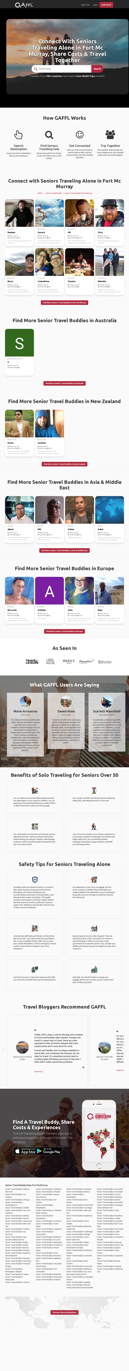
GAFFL (40, 193)
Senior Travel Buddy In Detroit (108, 1200)
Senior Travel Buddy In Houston (17, 1258)
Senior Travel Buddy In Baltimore (48, 1237)
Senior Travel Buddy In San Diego (18, 1261)
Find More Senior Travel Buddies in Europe (64, 568)
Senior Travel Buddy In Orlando (48, 1192)
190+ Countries (54, 76)
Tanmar (72, 281)
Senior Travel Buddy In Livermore (49, 1221)
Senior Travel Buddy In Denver (17, 1218)
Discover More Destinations (64, 1312)
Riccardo (12, 610)
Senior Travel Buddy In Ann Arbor (110, 1189)
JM (69, 232)
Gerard (41, 232)
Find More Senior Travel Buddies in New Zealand (64, 401)
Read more (38, 1072)
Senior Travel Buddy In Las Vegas (79, 1208)
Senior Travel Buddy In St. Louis (48, 1240)
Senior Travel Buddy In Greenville (79, 1266)
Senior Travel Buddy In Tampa (16, 1274)
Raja (100, 610)
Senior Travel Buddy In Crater (108, 1232)
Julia (70, 610)
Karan (11, 443)
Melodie (102, 281)
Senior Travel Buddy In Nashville (48, 1274)
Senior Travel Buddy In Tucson (109, 1194)
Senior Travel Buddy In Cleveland (110, 1192)
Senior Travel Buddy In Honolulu (48, 1256)
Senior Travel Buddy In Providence (49, 1245)
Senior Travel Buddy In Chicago (17, 1200)
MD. (39, 529)
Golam (71, 529)
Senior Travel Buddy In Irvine (47, 1253)
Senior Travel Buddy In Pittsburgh (49, 1242)
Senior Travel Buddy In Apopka (78, 1282)
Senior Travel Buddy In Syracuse (109, 1242)
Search (97, 68)
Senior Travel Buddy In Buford (78, 1192)
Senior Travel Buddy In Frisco (108, 1234)
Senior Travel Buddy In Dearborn (109, 1197)
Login (95, 5)
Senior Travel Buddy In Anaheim (48, 1280)
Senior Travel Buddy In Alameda (78, 1189)
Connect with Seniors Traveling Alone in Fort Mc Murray (64, 183)
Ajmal (10, 529)
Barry (10, 281)
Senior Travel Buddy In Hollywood (49, 1277)
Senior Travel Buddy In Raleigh (78, 1234)
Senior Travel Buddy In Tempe (108, 1218)
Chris (100, 232)
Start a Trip (85, 5)
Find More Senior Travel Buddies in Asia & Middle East (64, 484)
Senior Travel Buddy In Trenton (17, 1229)
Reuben (11, 232)
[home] (24, 5)
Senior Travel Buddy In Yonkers (17, 1282)
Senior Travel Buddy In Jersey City (18, 1221)
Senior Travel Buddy (54, 193)
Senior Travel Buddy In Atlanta (17, 1216)
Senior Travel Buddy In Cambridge (79, 1232)
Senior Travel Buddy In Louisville (109, 1221)
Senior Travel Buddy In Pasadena (109, 1216)
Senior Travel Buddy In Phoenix (17, 1250)
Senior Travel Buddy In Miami (77, 1242)
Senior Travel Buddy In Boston (17, 1248)
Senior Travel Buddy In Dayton (109, 1248)
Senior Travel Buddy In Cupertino (49, 1229)
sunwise (42, 443)
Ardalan (42, 610)
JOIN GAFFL (106, 5)
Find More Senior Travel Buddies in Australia (65, 320)
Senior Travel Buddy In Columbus (49, 1189)
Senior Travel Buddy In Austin (16, 1245)
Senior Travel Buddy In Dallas (16, 1242)
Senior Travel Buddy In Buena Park (79, 1205)
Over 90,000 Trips (85, 76)
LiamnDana (43, 281)
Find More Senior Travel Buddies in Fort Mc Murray (64, 303)
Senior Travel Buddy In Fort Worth (110, 1229)
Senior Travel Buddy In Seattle (17, 1208)
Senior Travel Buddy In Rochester (110, 1202)
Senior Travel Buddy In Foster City (110, 1245)
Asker (101, 529)
